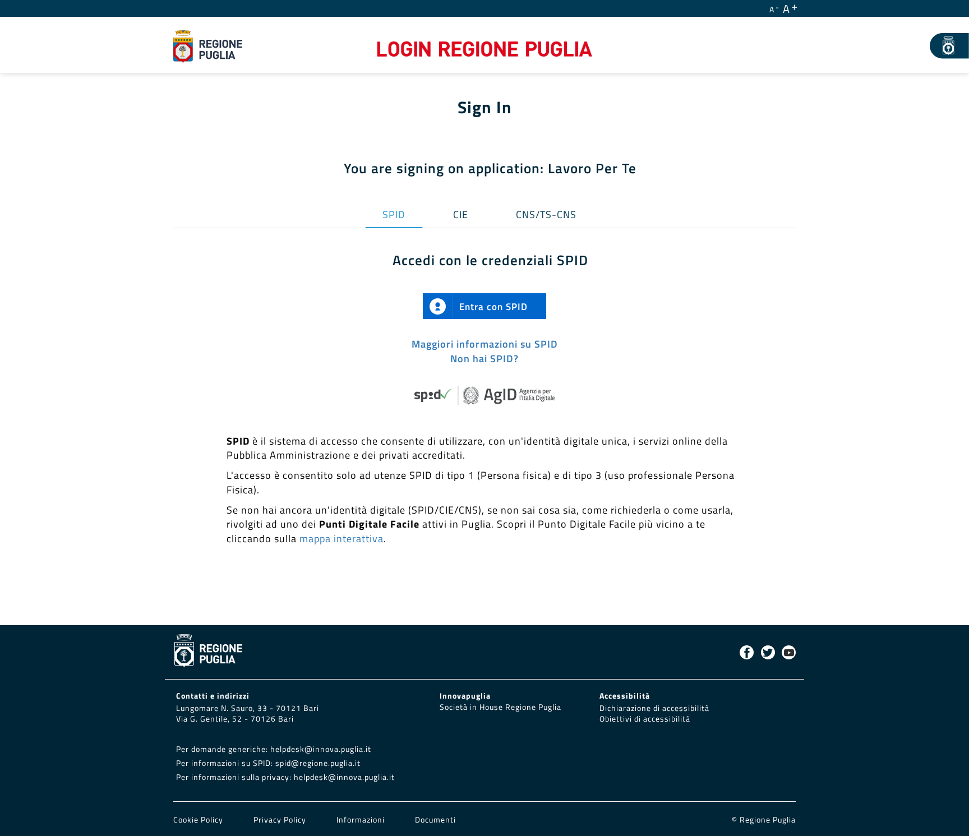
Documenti (435, 819)
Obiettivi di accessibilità (644, 718)
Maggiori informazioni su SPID (485, 344)
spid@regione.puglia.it (318, 763)
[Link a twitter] (768, 652)
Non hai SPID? (484, 358)
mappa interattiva (341, 538)
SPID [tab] (393, 214)
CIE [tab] (460, 214)
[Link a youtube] (789, 652)
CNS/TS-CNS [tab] (546, 214)
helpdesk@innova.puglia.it (320, 749)
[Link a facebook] (747, 652)
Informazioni (360, 819)
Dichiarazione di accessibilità (654, 708)
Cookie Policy (199, 819)
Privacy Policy (280, 819)
